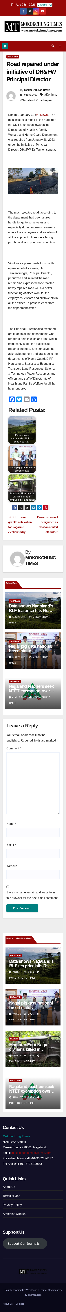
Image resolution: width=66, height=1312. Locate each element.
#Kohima (50, 94)
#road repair (44, 100)
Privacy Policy (12, 1204)
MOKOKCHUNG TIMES (37, 90)
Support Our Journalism (25, 1243)
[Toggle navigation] (60, 46)
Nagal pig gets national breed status (30, 648)
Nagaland (13, 57)
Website (11, 865)
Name (11, 823)
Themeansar (34, 1294)
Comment (13, 748)
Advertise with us (14, 1213)
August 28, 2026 (24, 972)
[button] (53, 46)
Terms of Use (11, 1195)
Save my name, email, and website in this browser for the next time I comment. (32, 895)
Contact (20, 1303)
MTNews (42, 114)
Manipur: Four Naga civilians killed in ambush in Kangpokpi (30, 1049)
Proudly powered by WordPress (21, 1290)
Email (11, 844)
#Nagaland (27, 100)
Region (14, 1039)
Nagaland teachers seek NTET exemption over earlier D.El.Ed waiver (31, 691)
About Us (9, 1186)
